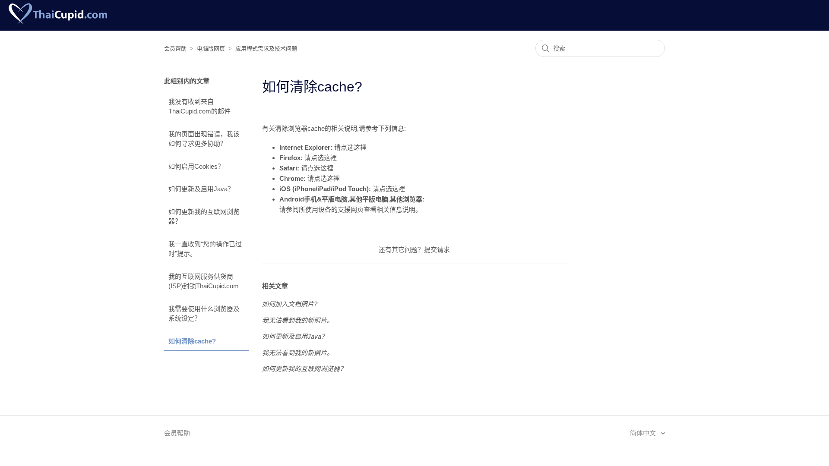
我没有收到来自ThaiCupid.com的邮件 (199, 106)
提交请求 (437, 249)
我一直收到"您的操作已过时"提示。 (205, 249)
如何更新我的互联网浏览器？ (204, 216)
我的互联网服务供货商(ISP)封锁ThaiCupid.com (203, 281)
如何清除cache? (192, 341)
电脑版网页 (211, 48)
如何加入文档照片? (289, 304)
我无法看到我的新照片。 (297, 320)
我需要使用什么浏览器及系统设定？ (204, 313)
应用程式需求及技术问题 (266, 48)
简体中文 (644, 433)
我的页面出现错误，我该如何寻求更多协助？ (204, 139)
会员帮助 (175, 48)
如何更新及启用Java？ (201, 188)
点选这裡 (354, 147)
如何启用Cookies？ (196, 166)
